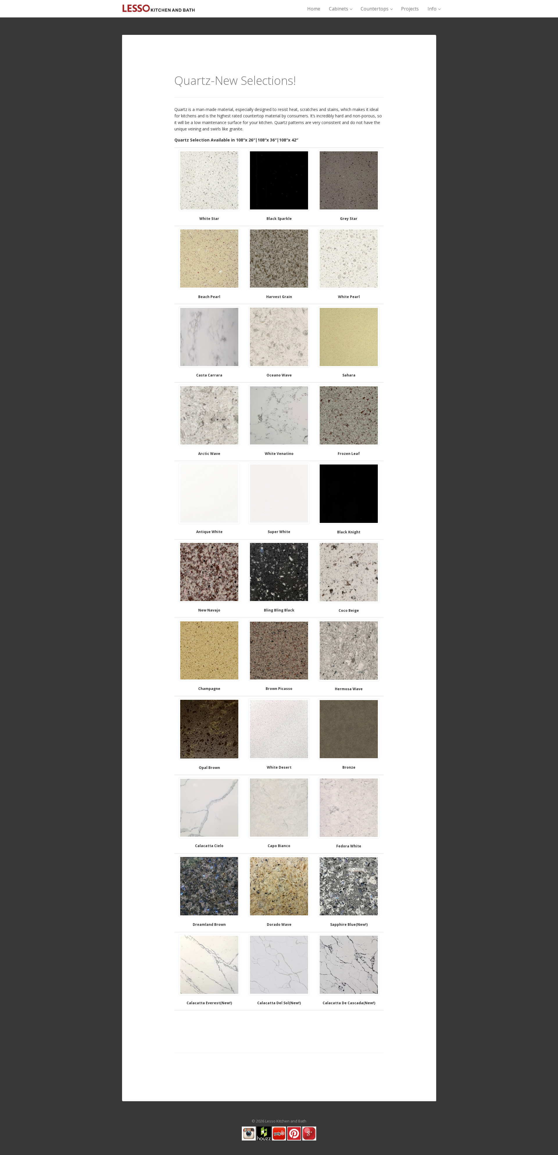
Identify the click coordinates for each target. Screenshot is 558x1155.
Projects (410, 9)
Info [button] (433, 9)
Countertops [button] (375, 9)
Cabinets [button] (339, 9)
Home (313, 9)
